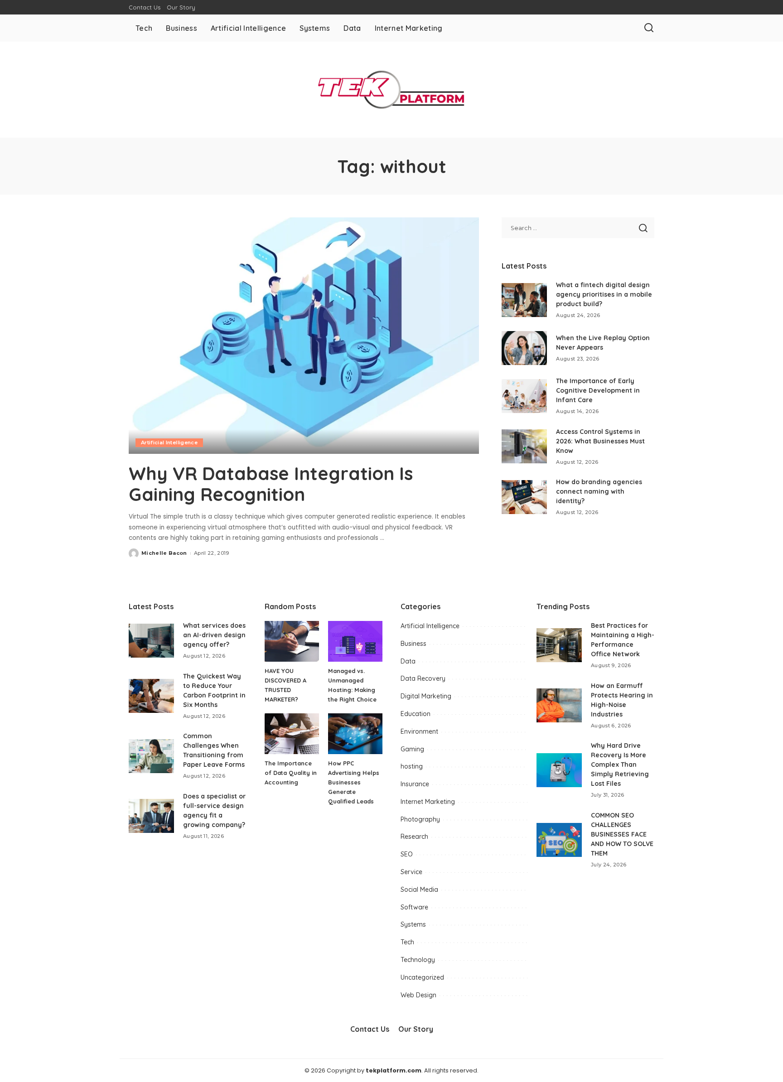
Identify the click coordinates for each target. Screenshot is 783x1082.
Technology (418, 960)
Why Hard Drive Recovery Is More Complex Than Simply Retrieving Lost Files (620, 764)
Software (414, 907)
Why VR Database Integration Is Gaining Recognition (271, 483)
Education (415, 714)
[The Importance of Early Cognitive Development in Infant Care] (524, 396)
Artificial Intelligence (169, 442)
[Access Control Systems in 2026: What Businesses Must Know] (524, 446)
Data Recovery (423, 678)
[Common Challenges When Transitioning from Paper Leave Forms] (151, 756)
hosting (412, 766)
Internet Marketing (428, 802)
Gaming (412, 749)
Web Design (418, 995)
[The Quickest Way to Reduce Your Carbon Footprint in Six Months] (151, 696)
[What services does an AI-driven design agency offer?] (151, 641)
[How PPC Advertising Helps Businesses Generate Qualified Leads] (355, 733)
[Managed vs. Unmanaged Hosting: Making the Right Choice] (355, 641)
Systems (413, 924)
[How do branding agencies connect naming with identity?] (524, 497)
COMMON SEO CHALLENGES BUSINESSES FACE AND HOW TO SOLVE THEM (622, 834)
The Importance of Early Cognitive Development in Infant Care (598, 390)
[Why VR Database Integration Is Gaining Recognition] (304, 335)
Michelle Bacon (164, 553)
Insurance (415, 784)
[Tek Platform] (391, 89)
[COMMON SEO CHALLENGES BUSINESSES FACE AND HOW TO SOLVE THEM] (559, 840)
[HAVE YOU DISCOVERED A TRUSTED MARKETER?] (292, 641)
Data (408, 661)
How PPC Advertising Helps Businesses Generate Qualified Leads (353, 782)
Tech (407, 942)
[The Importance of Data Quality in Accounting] (292, 733)
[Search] (648, 28)
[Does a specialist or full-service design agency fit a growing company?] (151, 816)
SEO (407, 854)
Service (411, 872)
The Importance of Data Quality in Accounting (291, 773)
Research (414, 836)
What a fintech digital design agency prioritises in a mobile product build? (604, 294)
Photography (420, 819)
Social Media (419, 889)
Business (413, 644)
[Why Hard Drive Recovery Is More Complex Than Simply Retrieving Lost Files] (559, 770)
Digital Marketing (426, 696)
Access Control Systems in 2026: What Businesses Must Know (600, 441)
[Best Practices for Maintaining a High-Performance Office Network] (559, 645)
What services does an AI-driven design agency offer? (214, 635)
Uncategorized (422, 977)
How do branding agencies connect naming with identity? (599, 491)
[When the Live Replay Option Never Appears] (524, 348)
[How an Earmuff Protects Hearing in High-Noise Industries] (559, 705)
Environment (419, 731)
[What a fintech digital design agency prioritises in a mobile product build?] (524, 300)
